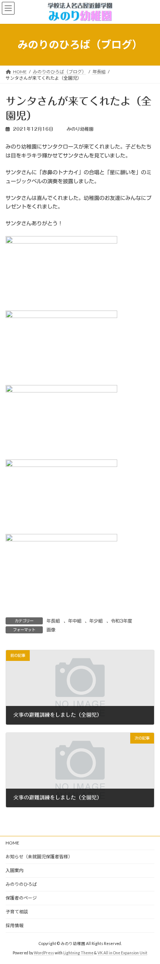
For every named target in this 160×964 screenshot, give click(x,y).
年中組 (74, 620)
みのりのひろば (21, 884)
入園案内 (14, 870)
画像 (51, 629)
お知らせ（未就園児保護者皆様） (39, 856)
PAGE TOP (149, 927)
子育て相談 (17, 911)
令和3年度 (121, 620)
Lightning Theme (78, 952)
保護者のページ (21, 898)
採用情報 (14, 925)
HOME (12, 843)
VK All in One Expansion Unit (122, 952)
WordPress (44, 952)
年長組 (53, 620)
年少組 (96, 620)
